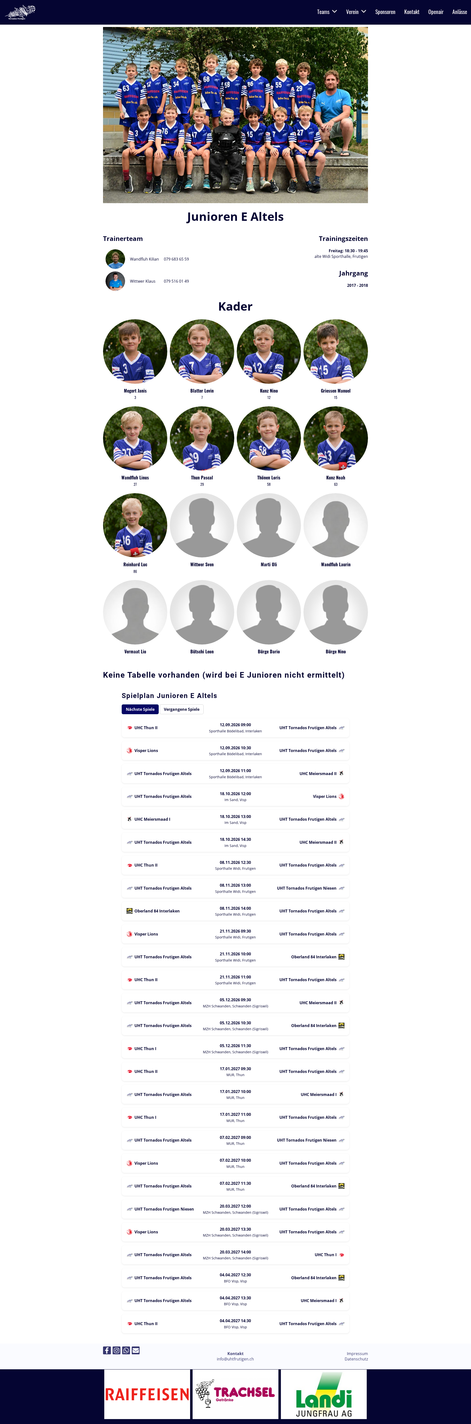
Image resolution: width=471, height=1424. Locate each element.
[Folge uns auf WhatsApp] (126, 1351)
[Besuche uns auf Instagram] (116, 1351)
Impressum (357, 1353)
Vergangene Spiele (181, 709)
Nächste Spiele (140, 709)
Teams (323, 11)
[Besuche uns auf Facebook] (107, 1351)
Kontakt (411, 11)
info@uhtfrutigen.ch (235, 1359)
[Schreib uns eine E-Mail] (136, 1351)
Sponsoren (385, 11)
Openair (436, 11)
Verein (352, 11)
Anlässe (459, 11)
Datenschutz (356, 1359)
